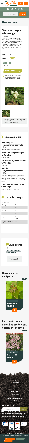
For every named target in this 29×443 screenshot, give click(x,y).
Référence (4, 36)
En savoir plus (8, 80)
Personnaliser (8, 441)
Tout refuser (20, 438)
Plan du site (14, 401)
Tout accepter (10, 438)
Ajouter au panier (10, 71)
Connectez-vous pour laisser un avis (13, 251)
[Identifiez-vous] (20, 3)
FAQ (14, 389)
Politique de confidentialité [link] (19, 441)
